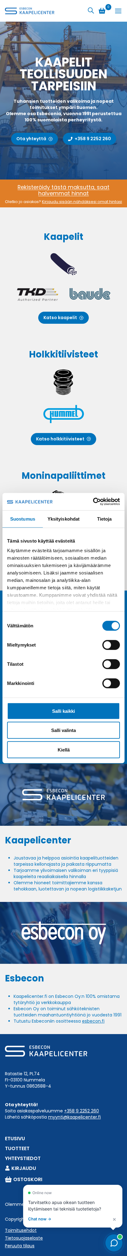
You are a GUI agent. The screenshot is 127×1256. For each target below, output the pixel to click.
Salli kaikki (63, 710)
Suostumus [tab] (22, 518)
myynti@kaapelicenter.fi (74, 1117)
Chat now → (39, 1218)
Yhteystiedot (23, 1158)
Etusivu (15, 1138)
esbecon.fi (93, 1021)
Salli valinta (63, 730)
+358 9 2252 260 (81, 1111)
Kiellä (64, 749)
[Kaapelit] (63, 278)
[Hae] (91, 10)
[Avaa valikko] (118, 11)
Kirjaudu (23, 1168)
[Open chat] (113, 1242)
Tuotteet (17, 1148)
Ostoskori (27, 1179)
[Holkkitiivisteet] (63, 397)
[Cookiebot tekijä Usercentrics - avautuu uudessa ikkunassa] (93, 502)
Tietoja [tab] (104, 518)
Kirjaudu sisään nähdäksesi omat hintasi (82, 201)
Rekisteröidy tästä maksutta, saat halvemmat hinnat (63, 190)
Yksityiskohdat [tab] (63, 518)
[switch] (111, 645)
